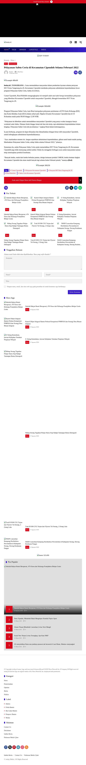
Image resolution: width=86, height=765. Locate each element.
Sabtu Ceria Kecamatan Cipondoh (29, 173)
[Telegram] (76, 188)
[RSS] (26, 747)
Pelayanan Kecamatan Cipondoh (36, 170)
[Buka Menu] (75, 42)
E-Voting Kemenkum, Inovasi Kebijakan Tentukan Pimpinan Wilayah (66, 217)
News (6, 63)
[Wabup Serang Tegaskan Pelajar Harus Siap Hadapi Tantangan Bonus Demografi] (16, 230)
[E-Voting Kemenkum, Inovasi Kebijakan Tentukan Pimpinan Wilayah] (69, 204)
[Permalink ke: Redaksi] (6, 72)
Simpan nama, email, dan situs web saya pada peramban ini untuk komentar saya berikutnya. (36, 286)
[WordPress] (18, 747)
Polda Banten (10, 707)
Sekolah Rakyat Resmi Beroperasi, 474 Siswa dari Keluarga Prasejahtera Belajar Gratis (16, 217)
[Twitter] (71, 188)
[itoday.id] (7, 42)
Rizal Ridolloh (11, 173)
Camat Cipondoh (17, 170)
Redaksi (11, 71)
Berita (6, 691)
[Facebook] (67, 188)
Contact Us (7, 727)
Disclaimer (7, 730)
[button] (70, 42)
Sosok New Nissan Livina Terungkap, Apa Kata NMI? (31, 636)
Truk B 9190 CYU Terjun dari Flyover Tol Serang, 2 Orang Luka (43, 241)
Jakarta (8, 704)
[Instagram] (22, 747)
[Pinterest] (14, 747)
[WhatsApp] (80, 188)
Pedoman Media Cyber (11, 737)
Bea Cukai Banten (11, 711)
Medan (8, 718)
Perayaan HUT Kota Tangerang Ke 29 (61, 170)
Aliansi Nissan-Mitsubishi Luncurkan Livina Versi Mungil (32, 627)
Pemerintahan (12, 63)
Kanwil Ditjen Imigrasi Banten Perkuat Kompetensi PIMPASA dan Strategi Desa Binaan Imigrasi (43, 217)
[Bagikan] (80, 72)
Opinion (6, 687)
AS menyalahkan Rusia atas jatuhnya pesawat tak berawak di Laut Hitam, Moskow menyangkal (44, 644)
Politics (6, 694)
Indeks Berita (8, 734)
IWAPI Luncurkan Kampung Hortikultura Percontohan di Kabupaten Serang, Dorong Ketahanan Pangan (69, 242)
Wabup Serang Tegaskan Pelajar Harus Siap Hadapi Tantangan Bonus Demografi (16, 242)
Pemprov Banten (11, 714)
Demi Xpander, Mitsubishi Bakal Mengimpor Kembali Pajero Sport (35, 618)
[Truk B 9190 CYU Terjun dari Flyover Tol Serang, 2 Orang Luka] (43, 230)
